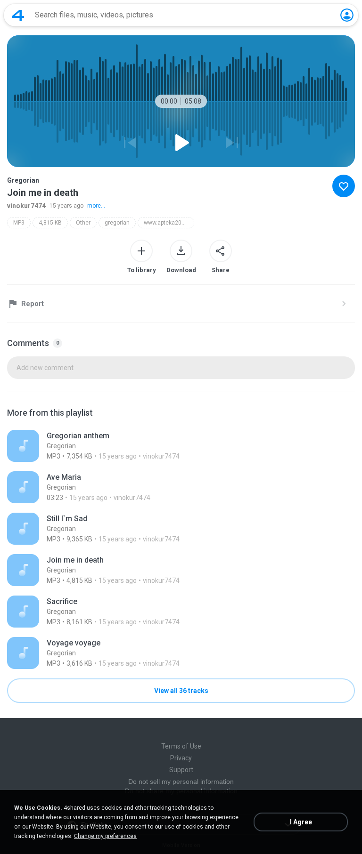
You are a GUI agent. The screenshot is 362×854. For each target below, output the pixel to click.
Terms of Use (181, 746)
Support (181, 769)
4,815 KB (50, 222)
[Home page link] (17, 15)
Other (83, 222)
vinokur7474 (26, 205)
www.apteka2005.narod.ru (169, 222)
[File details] (181, 446)
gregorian (117, 222)
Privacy (181, 758)
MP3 (19, 222)
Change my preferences (105, 836)
